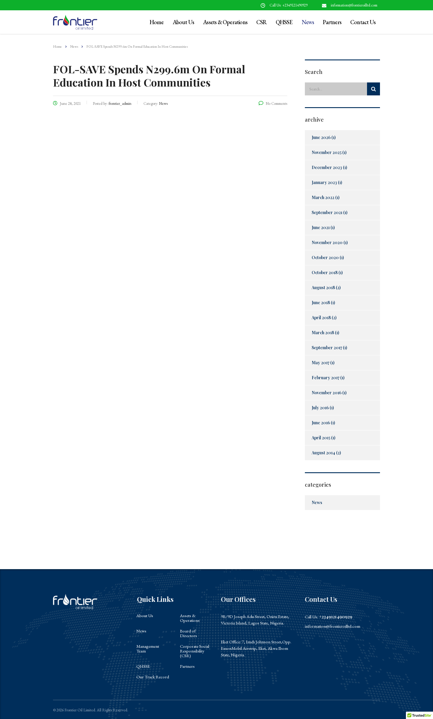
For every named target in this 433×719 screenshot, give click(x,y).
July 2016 (320, 407)
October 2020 (325, 257)
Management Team (147, 648)
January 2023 (324, 182)
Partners (332, 22)
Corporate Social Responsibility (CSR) (194, 651)
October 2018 (325, 272)
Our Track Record (152, 677)
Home (57, 46)
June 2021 (321, 227)
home (157, 22)
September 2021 (327, 212)
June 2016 (321, 422)
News (308, 22)
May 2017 (320, 362)
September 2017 (327, 347)
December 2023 (327, 167)
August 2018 (323, 287)
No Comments (276, 103)
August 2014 (323, 452)
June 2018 (321, 302)
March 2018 (323, 332)
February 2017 (325, 377)
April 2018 (321, 317)
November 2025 (326, 152)
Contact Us (363, 22)
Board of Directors (188, 633)
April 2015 (321, 437)
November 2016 (326, 392)
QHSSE (284, 22)
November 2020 (327, 242)
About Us (183, 22)
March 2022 (323, 197)
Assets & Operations (225, 22)
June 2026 (321, 137)
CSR (261, 22)
